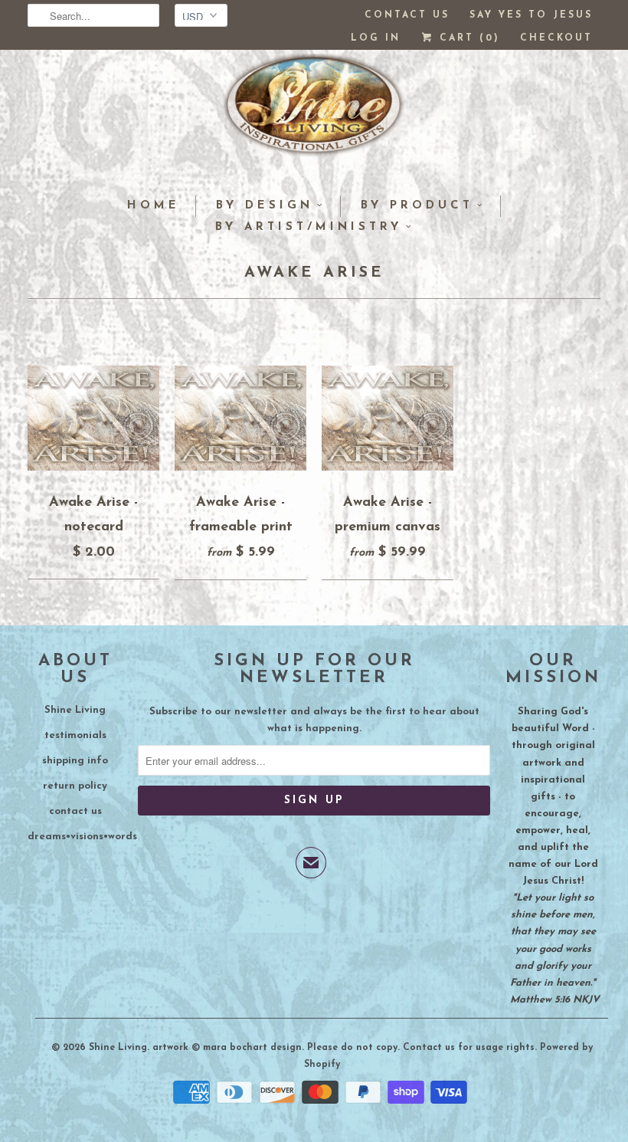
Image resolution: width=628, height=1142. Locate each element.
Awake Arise (314, 273)
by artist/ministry (308, 227)
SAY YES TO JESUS (531, 15)
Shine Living (75, 710)
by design (264, 206)
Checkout (556, 38)
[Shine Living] (314, 111)
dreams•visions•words (82, 837)
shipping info (75, 761)
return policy (75, 786)
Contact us (407, 15)
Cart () (467, 38)
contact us (75, 811)
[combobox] (93, 15)
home (153, 206)
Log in (376, 38)
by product (417, 206)
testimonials (75, 735)
